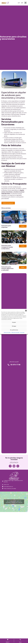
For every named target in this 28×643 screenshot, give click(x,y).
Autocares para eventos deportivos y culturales (7, 268)
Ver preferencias (14, 329)
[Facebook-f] (10, 466)
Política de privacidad (15, 332)
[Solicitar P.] (7, 639)
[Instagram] (17, 466)
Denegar (14, 326)
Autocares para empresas (6, 226)
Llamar (20, 642)
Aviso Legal (22, 332)
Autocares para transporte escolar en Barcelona (7, 247)
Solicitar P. (7, 642)
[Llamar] (20, 639)
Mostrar (22, 226)
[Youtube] (14, 466)
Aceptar (14, 322)
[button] (26, 310)
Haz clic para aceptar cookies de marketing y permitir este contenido (14, 501)
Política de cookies (7, 332)
